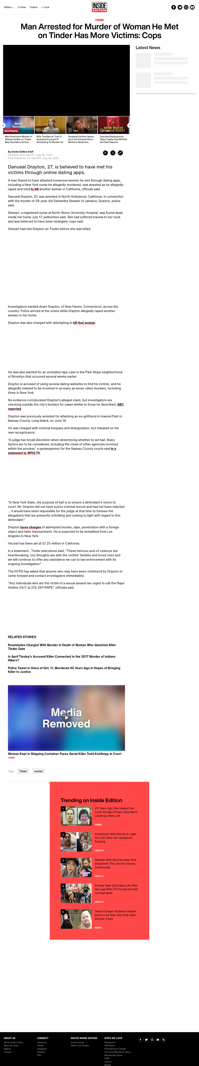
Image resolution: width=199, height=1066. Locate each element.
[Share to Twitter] (113, 153)
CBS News (109, 1045)
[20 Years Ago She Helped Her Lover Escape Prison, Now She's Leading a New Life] (99, 816)
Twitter (40, 1045)
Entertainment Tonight (115, 1048)
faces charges (30, 527)
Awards (7, 1048)
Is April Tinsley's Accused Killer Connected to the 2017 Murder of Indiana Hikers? (61, 658)
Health (99, 850)
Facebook (41, 1042)
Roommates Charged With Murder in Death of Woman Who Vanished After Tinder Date (62, 647)
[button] (66, 717)
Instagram (42, 1048)
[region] (66, 718)
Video (34, 7)
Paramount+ (110, 1042)
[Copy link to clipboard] (120, 153)
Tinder (23, 771)
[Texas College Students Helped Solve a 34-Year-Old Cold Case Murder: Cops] (99, 919)
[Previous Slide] (3, 125)
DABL (107, 1058)
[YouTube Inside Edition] (192, 7)
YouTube (41, 1052)
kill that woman (84, 322)
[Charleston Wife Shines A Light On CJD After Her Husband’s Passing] (99, 842)
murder (38, 771)
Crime (22, 7)
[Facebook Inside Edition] (173, 7)
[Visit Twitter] (146, 1040)
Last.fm (108, 1061)
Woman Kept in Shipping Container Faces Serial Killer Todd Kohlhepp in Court (64, 753)
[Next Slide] (129, 125)
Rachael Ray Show (113, 1055)
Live (46, 7)
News (8, 7)
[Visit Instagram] (152, 1040)
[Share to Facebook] (105, 153)
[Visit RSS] (163, 1040)
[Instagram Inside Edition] (186, 7)
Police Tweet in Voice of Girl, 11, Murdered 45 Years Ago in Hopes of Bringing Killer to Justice (64, 670)
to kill (35, 189)
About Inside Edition (13, 1042)
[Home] (99, 7)
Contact (8, 1052)
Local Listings (77, 1042)
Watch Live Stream (80, 1045)
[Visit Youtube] (158, 1040)
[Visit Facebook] (140, 1040)
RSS (39, 1055)
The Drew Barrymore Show (117, 1052)
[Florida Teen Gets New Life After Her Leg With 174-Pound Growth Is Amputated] (99, 893)
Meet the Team (11, 1045)
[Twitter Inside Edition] (180, 7)
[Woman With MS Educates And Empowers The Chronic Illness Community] (99, 867)
